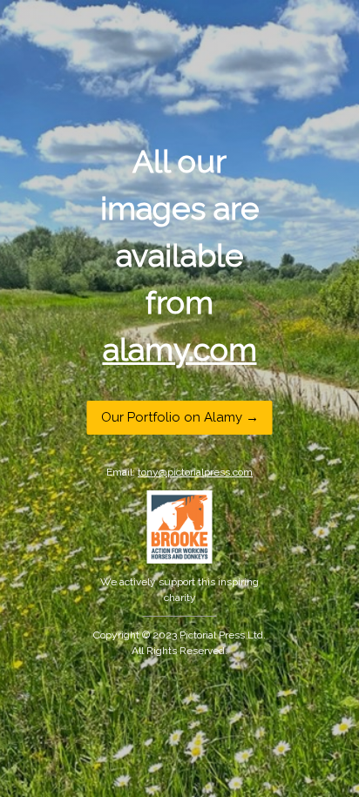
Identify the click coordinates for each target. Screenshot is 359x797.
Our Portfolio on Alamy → (180, 417)
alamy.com (180, 348)
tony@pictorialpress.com (195, 472)
